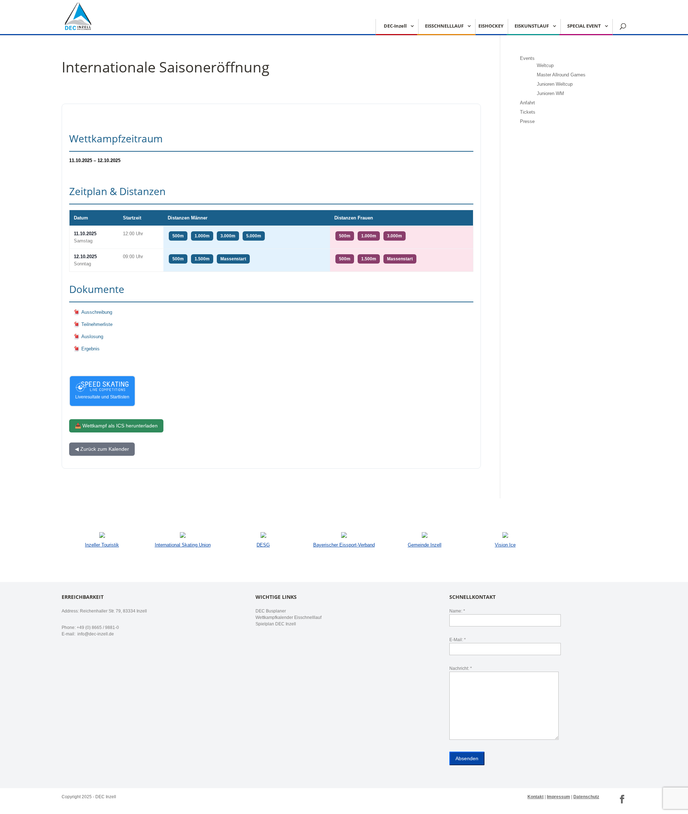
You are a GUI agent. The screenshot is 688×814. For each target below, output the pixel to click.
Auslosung (92, 336)
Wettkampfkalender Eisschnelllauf (288, 617)
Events (527, 58)
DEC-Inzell (395, 26)
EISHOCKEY (490, 26)
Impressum (558, 796)
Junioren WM (550, 93)
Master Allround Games (561, 74)
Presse (527, 121)
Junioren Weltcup (555, 84)
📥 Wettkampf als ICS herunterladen (116, 426)
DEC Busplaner (270, 611)
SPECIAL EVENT (584, 26)
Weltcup (545, 65)
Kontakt (535, 796)
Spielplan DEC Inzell (275, 623)
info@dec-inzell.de (95, 633)
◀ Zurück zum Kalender (102, 449)
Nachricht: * (460, 668)
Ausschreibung (96, 312)
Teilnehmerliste (97, 324)
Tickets (527, 112)
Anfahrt (527, 102)
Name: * (457, 611)
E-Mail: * (457, 639)
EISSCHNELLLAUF (444, 26)
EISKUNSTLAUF (532, 26)
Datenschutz (586, 796)
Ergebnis (90, 348)
